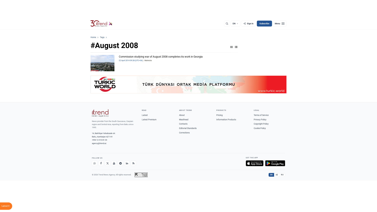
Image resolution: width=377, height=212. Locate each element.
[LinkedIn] (127, 163)
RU (282, 175)
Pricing (219, 115)
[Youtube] (114, 163)
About (182, 115)
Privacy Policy (260, 119)
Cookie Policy (260, 128)
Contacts (183, 124)
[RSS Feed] (133, 163)
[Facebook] (101, 163)
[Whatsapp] (94, 163)
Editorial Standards (188, 128)
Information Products (226, 119)
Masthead (183, 119)
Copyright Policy (261, 124)
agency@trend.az (99, 143)
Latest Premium (149, 119)
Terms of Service (261, 115)
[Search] (227, 23)
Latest (145, 115)
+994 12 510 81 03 (99, 140)
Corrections (184, 132)
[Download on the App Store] (254, 163)
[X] (107, 163)
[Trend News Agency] (100, 113)
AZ (277, 175)
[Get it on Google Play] (275, 163)
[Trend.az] (101, 23)
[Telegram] (120, 163)
